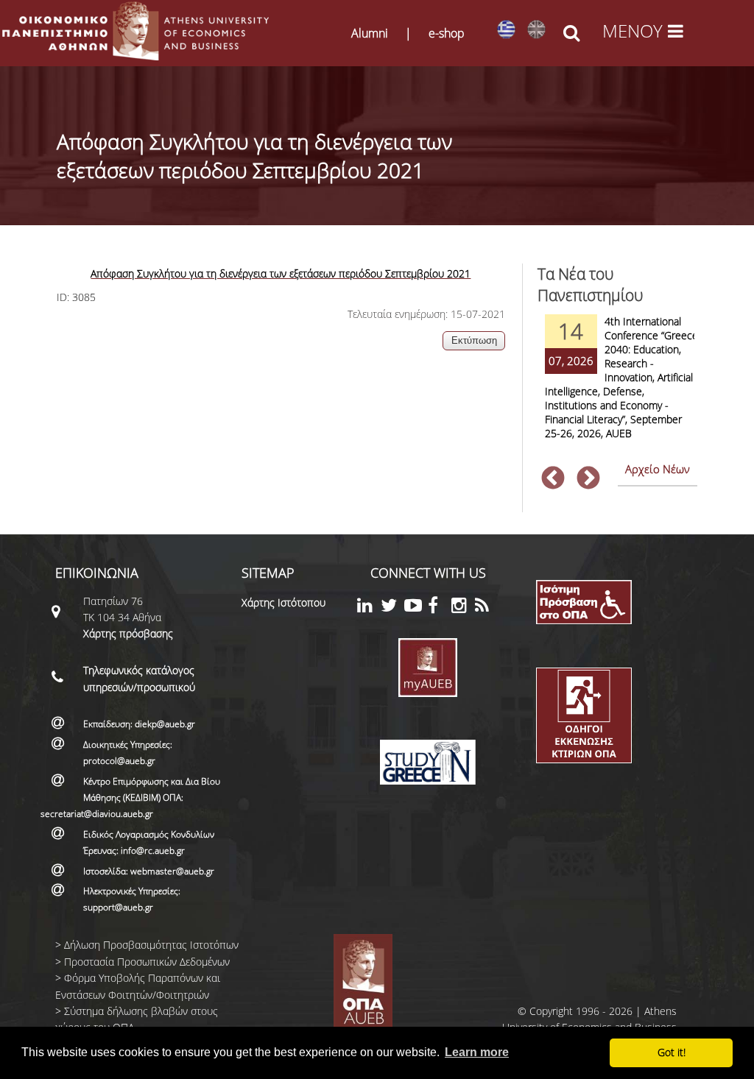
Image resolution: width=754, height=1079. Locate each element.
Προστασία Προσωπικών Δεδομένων (147, 962)
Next (588, 479)
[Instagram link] (463, 608)
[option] (617, 386)
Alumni (369, 33)
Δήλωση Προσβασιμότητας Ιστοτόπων (151, 945)
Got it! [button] (672, 1052)
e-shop (447, 33)
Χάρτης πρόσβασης (128, 633)
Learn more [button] (477, 1052)
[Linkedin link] (369, 608)
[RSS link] (486, 608)
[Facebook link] (439, 608)
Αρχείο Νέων (657, 468)
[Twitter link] (392, 608)
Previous (553, 479)
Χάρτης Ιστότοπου (283, 602)
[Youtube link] (416, 608)
